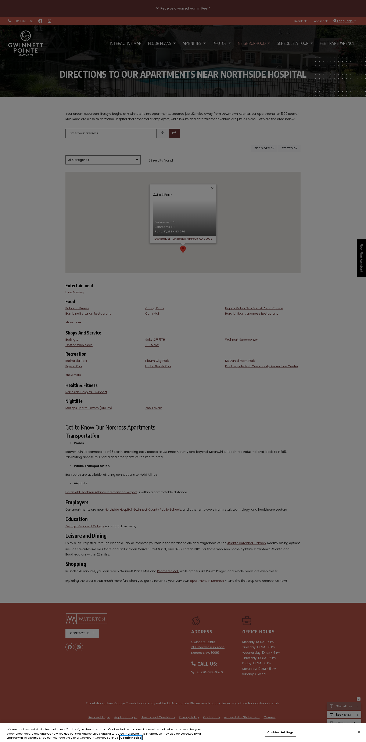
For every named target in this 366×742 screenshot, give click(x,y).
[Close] (359, 731)
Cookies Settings (280, 732)
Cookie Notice (130, 738)
